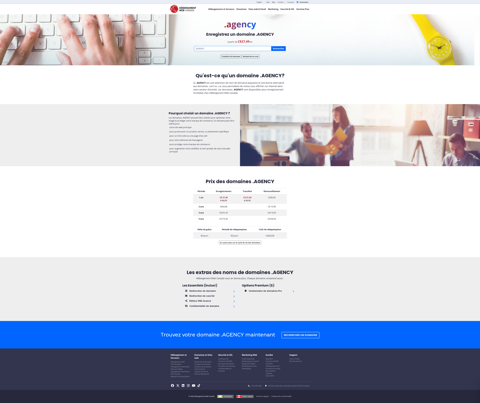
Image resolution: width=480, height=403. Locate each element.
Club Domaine (199, 369)
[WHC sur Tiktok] (199, 386)
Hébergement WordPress (180, 371)
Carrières (269, 373)
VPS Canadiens (176, 364)
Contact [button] (281, 2)
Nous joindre (270, 371)
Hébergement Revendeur (180, 367)
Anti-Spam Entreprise (226, 364)
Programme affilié (248, 364)
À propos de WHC (272, 361)
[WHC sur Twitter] (178, 386)
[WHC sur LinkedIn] (183, 386)
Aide (268, 2)
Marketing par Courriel (250, 361)
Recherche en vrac (250, 56)
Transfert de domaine (231, 56)
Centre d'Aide (294, 359)
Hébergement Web (178, 362)
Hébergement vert (272, 366)
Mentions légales (262, 396)
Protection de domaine (226, 366)
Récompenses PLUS (249, 366)
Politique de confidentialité (282, 396)
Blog (273, 2)
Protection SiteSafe (225, 361)
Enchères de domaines (202, 367)
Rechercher (278, 48)
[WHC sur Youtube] (194, 386)
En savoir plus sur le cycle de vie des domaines (240, 242)
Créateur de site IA (201, 371)
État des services (295, 361)
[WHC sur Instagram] (189, 386)
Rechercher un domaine (300, 335)
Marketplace (246, 368)
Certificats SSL (223, 359)
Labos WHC (270, 376)
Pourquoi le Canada (273, 368)
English (259, 2)
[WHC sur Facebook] (173, 386)
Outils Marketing (248, 359)
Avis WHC (269, 364)
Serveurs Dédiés (176, 369)
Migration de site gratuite (180, 376)
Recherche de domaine (202, 362)
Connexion (303, 2)
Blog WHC (269, 359)
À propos (290, 2)
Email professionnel (201, 374)
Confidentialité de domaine (224, 369)
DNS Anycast (175, 374)
